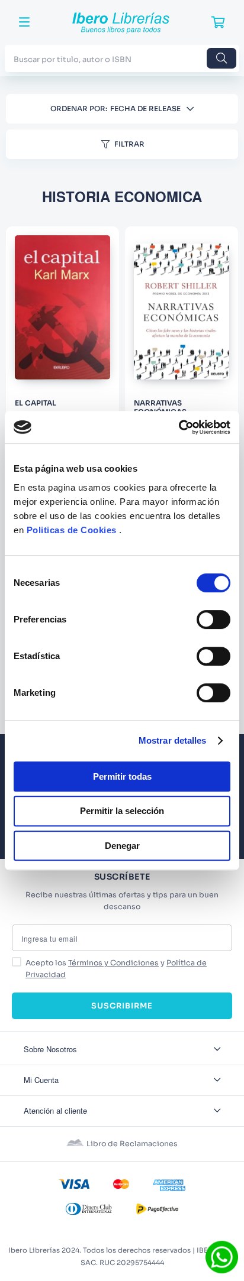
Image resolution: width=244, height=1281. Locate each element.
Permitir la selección (122, 811)
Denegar (122, 846)
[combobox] (122, 58)
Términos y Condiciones (113, 963)
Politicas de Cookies (72, 530)
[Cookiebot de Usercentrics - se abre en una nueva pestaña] (178, 427)
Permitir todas (122, 776)
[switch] (213, 619)
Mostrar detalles (173, 740)
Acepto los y (116, 969)
